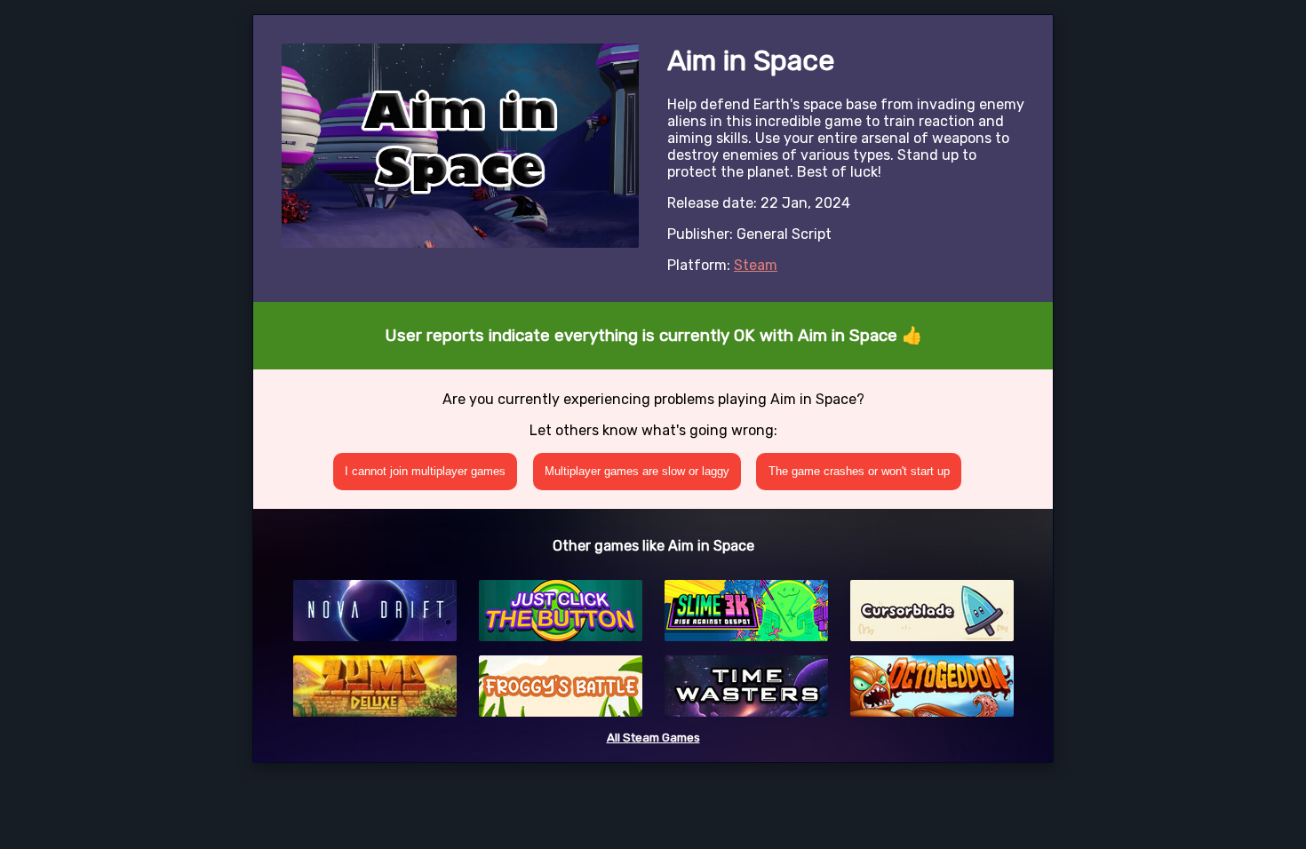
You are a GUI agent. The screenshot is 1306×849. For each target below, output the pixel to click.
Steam (755, 265)
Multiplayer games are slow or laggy (637, 471)
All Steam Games (653, 737)
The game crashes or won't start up (859, 471)
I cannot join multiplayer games (425, 471)
